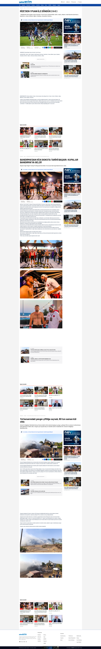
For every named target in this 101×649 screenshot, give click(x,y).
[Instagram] (24, 642)
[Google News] (43, 47)
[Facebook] (44, 47)
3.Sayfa (25, 415)
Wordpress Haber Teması (78, 647)
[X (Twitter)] (46, 47)
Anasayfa (21, 7)
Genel (25, 7)
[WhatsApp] (50, 47)
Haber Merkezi (23, 459)
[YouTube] (52, 47)
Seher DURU (23, 201)
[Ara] (81, 5)
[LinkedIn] (48, 47)
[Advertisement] (41, 87)
